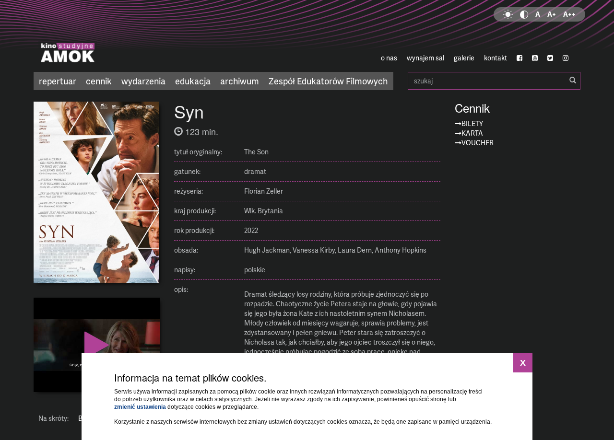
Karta (472, 133)
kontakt (495, 57)
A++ (569, 14)
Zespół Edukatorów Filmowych (328, 81)
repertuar (57, 81)
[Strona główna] (125, 36)
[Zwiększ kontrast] (524, 14)
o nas (389, 57)
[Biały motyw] (508, 14)
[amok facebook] (519, 58)
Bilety (472, 123)
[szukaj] (573, 80)
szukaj (494, 81)
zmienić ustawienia (140, 407)
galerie (464, 57)
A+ (551, 14)
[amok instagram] (565, 58)
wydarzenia (143, 81)
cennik (99, 81)
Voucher (477, 142)
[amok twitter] (550, 58)
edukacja (193, 81)
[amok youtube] (535, 58)
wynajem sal (425, 57)
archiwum (239, 81)
